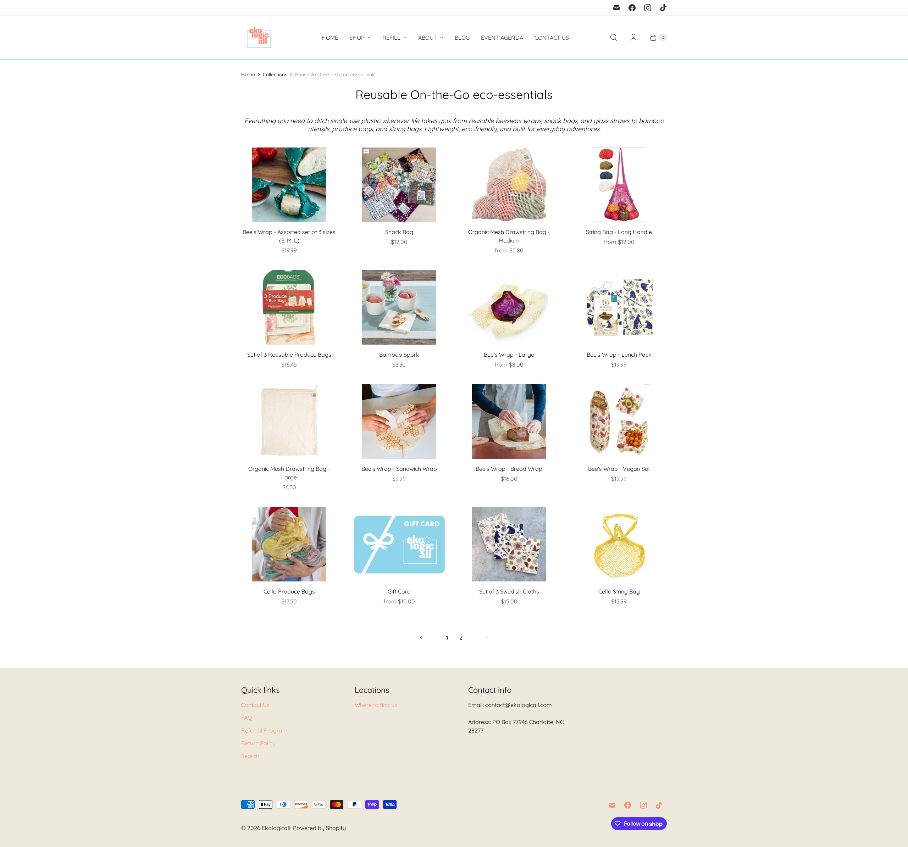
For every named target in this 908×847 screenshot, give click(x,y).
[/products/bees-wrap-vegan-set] (619, 421)
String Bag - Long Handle (619, 231)
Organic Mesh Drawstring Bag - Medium (509, 236)
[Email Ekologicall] (616, 8)
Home (330, 37)
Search (250, 755)
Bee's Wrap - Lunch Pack (619, 354)
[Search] (614, 37)
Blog (462, 37)
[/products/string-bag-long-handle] (619, 184)
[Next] (487, 637)
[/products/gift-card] (399, 544)
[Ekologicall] (259, 38)
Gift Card (399, 591)
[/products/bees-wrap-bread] (509, 421)
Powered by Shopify (319, 827)
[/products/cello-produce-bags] (289, 544)
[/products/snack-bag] (399, 184)
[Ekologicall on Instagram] (647, 8)
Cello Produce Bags (289, 591)
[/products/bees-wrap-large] (509, 307)
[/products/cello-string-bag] (619, 544)
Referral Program (264, 730)
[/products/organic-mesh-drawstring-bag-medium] (509, 184)
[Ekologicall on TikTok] (663, 8)
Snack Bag (399, 231)
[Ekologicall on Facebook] (632, 8)
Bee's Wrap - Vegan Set (619, 468)
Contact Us (552, 37)
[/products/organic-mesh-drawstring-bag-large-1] (289, 421)
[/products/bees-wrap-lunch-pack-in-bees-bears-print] (619, 307)
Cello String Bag (619, 591)
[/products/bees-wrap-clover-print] (289, 184)
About (427, 37)
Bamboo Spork (399, 354)
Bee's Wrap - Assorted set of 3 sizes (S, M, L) (289, 236)
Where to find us (376, 704)
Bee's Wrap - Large (509, 354)
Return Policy (258, 743)
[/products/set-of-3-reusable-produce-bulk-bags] (289, 307)
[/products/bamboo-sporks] (399, 307)
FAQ (246, 717)
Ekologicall (276, 827)
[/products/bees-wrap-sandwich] (399, 421)
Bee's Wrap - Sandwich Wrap (399, 468)
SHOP (357, 37)
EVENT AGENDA (502, 37)
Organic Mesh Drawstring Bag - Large (289, 473)
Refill (391, 37)
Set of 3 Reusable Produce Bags (289, 354)
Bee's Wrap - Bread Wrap (509, 468)
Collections (275, 74)
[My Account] (633, 37)
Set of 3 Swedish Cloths (509, 591)
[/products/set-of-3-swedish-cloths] (509, 544)
